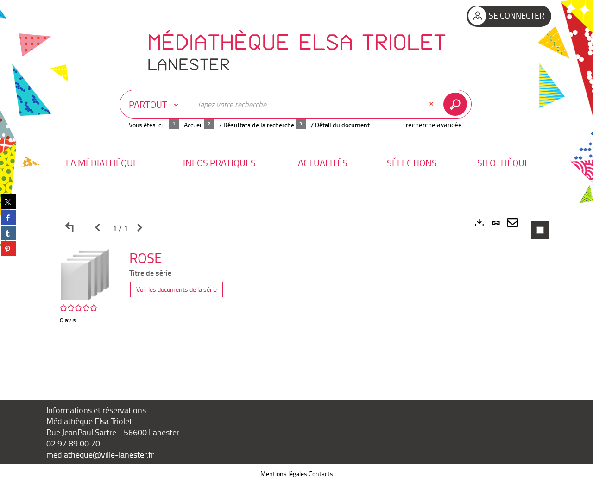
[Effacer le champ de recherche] (432, 104)
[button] (102, 163)
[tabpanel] (296, 289)
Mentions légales (283, 473)
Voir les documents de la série (176, 289)
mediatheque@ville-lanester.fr (100, 454)
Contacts (321, 473)
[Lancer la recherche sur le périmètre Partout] (457, 104)
